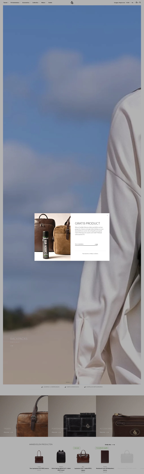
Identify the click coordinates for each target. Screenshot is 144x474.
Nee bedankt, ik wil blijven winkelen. (90, 253)
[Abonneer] (96, 244)
